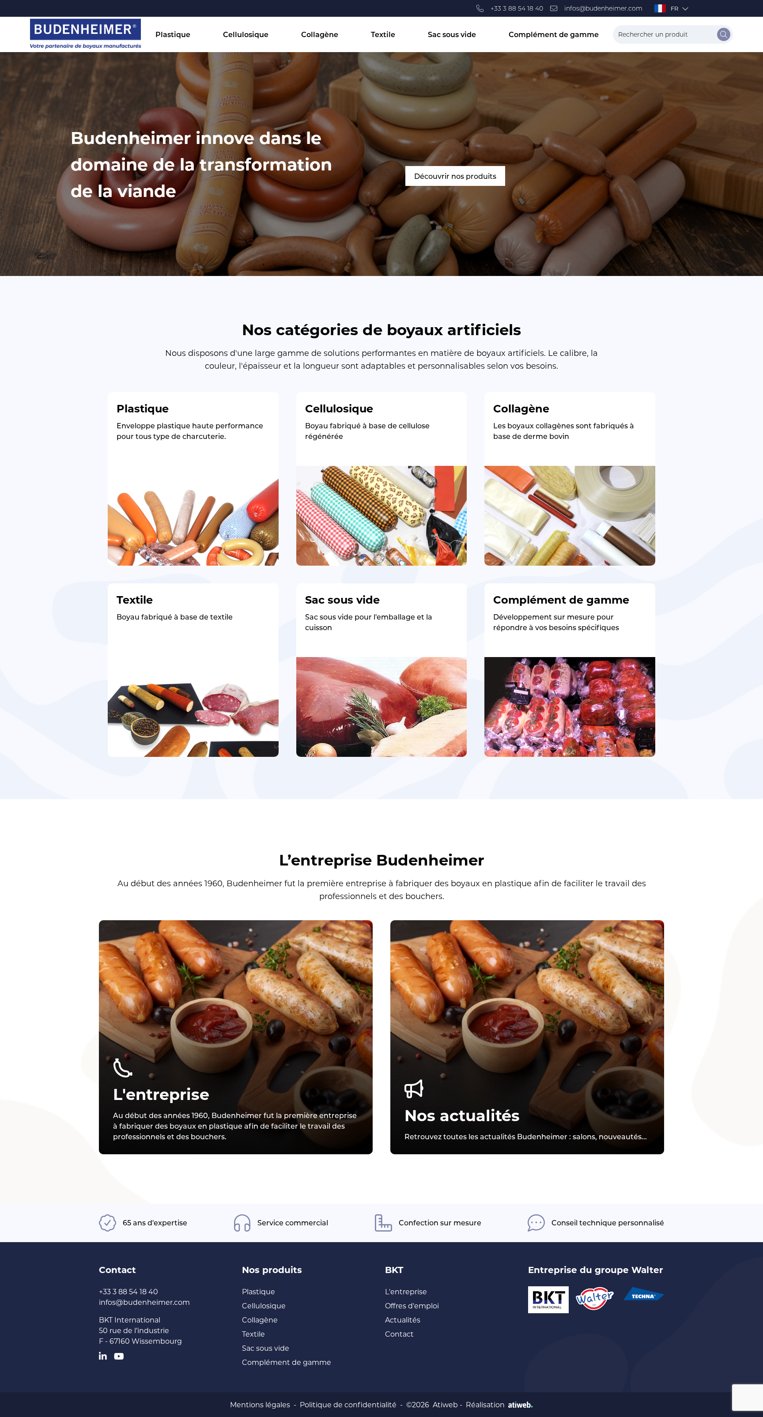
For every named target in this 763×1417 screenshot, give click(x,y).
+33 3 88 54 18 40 (517, 8)
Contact (399, 1333)
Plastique (172, 34)
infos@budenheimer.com (603, 8)
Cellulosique (245, 34)
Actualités (402, 1319)
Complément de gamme (554, 34)
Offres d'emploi (412, 1305)
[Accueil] (85, 34)
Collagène (319, 34)
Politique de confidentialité (348, 1404)
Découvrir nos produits (455, 176)
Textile (383, 34)
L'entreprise (406, 1291)
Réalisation (485, 1404)
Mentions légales (260, 1404)
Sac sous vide (452, 34)
